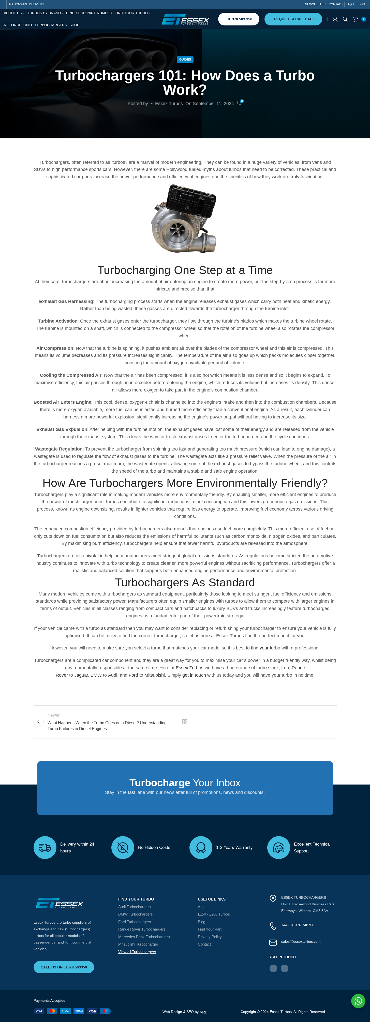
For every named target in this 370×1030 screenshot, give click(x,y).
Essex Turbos (169, 103)
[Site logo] (185, 18)
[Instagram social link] (284, 968)
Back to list (185, 722)
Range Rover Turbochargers (142, 929)
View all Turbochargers (137, 952)
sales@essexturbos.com (301, 941)
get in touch (194, 675)
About (203, 907)
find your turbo (265, 647)
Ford (133, 675)
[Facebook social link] (273, 968)
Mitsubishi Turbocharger (138, 944)
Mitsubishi (154, 675)
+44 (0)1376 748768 (297, 925)
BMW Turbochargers (135, 914)
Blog (201, 922)
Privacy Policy (210, 937)
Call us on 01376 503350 (64, 967)
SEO (190, 1012)
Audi (112, 675)
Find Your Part (209, 929)
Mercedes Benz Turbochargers (144, 937)
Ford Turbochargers (134, 922)
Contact (204, 944)
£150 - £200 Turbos (214, 914)
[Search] (345, 19)
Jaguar (81, 675)
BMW (96, 675)
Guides (185, 59)
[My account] (335, 19)
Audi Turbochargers (134, 907)
